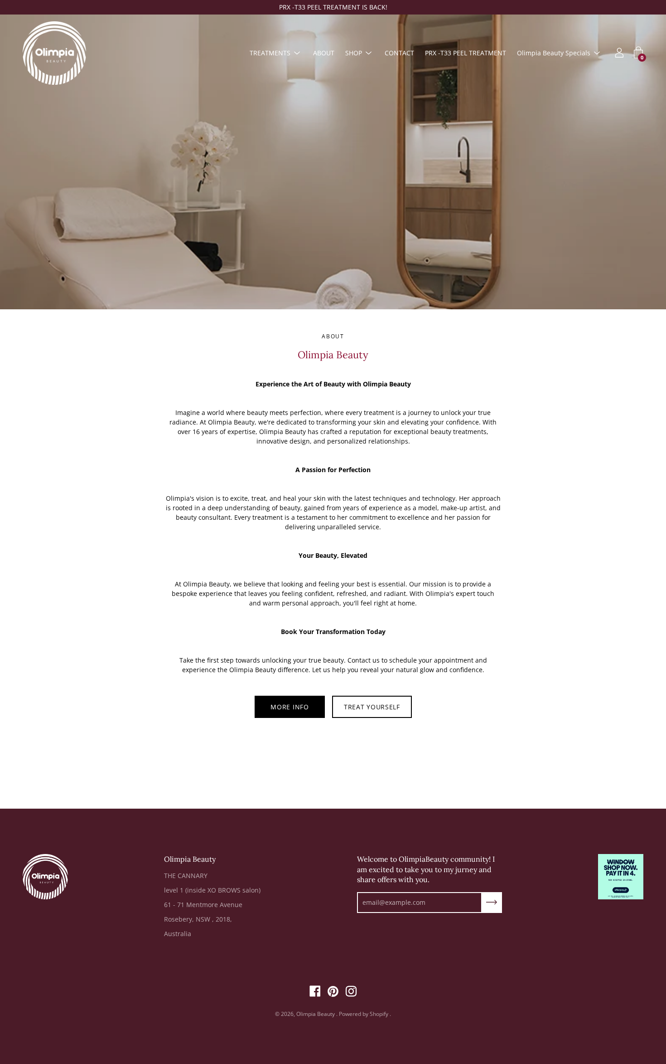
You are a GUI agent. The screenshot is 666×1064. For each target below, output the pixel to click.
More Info (289, 707)
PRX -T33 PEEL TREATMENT (465, 53)
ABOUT (323, 53)
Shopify (379, 1014)
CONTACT (399, 53)
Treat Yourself (372, 707)
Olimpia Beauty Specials (553, 53)
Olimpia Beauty (316, 1014)
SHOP (353, 53)
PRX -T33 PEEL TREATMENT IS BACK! (333, 7)
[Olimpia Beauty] (54, 53)
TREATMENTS (270, 53)
